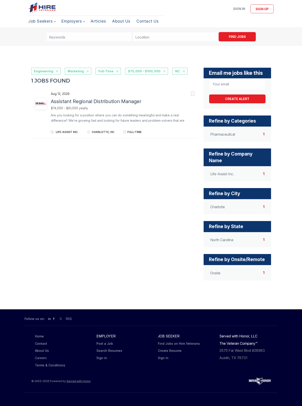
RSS (69, 319)
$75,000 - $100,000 (144, 71)
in (49, 319)
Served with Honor (79, 381)
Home (39, 336)
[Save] (188, 94)
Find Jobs (237, 36)
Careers (41, 358)
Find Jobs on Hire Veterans (179, 343)
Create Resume (170, 350)
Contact (41, 343)
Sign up (262, 9)
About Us (42, 350)
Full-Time (105, 71)
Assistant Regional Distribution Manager (96, 101)
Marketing (76, 71)
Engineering (43, 71)
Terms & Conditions (50, 365)
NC (177, 71)
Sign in (239, 9)
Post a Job (104, 343)
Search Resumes (109, 350)
